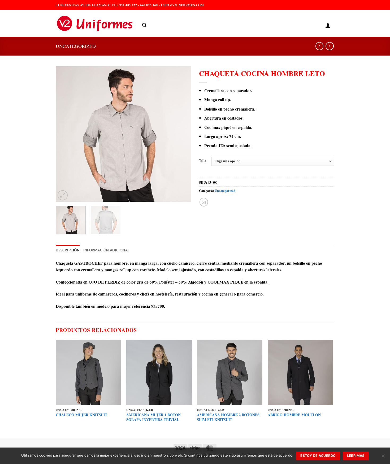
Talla (202, 160)
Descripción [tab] (68, 250)
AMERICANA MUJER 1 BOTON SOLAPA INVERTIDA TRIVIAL (153, 417)
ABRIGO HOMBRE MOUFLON (294, 414)
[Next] (182, 133)
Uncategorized (76, 46)
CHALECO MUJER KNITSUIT (81, 414)
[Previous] (65, 133)
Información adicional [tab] (106, 250)
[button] (144, 25)
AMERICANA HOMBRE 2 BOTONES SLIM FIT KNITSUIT (228, 417)
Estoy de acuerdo (318, 456)
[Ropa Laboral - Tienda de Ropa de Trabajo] (95, 23)
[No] (383, 457)
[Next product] (319, 46)
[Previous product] (329, 46)
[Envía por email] (204, 202)
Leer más (356, 456)
